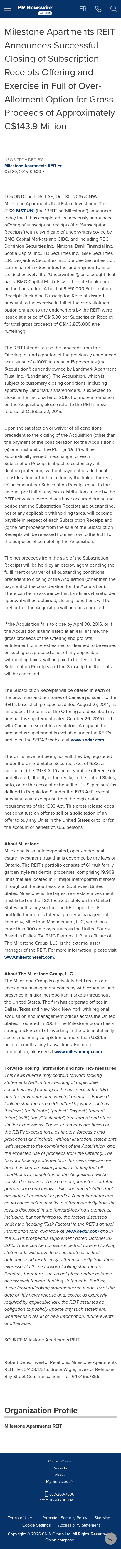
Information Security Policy (63, 1518)
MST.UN (24, 210)
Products (60, 1468)
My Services (57, 1481)
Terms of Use (20, 1518)
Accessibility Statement (79, 1525)
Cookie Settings (36, 1525)
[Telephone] (98, 9)
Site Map (102, 1518)
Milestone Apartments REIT (33, 1426)
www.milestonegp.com (78, 1051)
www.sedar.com (87, 739)
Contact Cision (59, 1461)
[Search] (113, 9)
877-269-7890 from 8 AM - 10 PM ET (59, 1497)
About (60, 1474)
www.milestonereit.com (29, 957)
